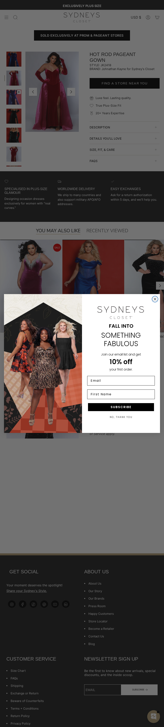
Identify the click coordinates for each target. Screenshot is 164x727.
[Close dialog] (155, 299)
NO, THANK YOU (121, 417)
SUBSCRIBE (121, 407)
